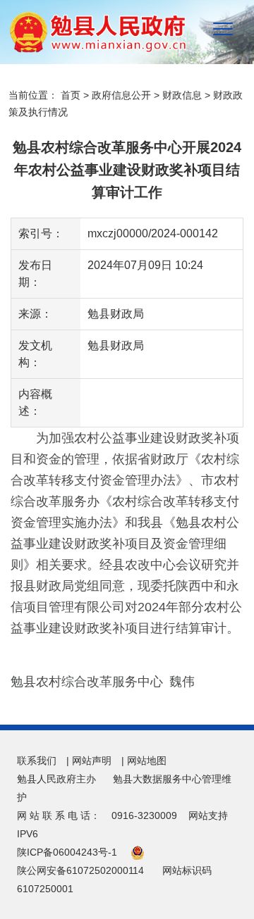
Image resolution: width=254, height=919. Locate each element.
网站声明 (91, 760)
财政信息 (182, 95)
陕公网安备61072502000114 (80, 870)
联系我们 (36, 760)
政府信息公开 (121, 95)
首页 (70, 95)
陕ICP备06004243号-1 (67, 852)
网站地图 (147, 760)
